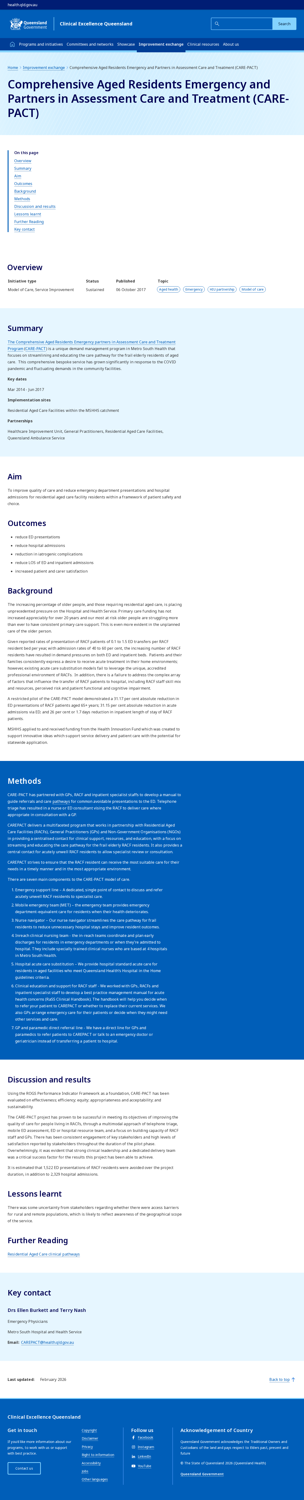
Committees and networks (90, 44)
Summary (22, 168)
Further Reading (29, 221)
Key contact (24, 229)
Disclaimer (90, 1438)
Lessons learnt (27, 214)
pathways (61, 801)
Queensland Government (202, 1474)
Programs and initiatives (41, 44)
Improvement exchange (161, 44)
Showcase (126, 44)
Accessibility (91, 1463)
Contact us (24, 1468)
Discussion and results (35, 206)
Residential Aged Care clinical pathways (44, 1254)
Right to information (98, 1454)
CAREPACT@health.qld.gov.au (47, 1342)
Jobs (85, 1471)
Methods (22, 198)
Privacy (87, 1446)
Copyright (89, 1430)
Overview (22, 160)
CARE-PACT (35, 348)
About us (231, 44)
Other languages (95, 1479)
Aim (17, 176)
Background (25, 191)
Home (13, 67)
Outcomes (23, 183)
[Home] (12, 44)
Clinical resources (203, 44)
